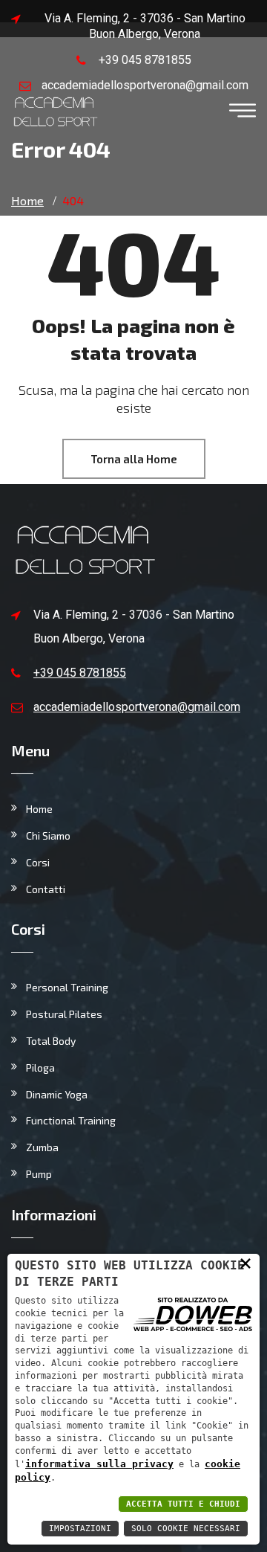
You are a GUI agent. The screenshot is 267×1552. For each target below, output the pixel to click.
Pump (39, 1174)
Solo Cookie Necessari (185, 1528)
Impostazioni (80, 1528)
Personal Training (67, 987)
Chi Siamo (48, 835)
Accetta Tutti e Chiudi (183, 1504)
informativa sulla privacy (99, 1463)
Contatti (45, 889)
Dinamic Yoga (57, 1094)
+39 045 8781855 (145, 60)
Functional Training (71, 1120)
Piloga (40, 1067)
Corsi (38, 862)
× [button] (245, 1263)
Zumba (42, 1147)
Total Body (51, 1040)
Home (39, 808)
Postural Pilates (64, 1014)
